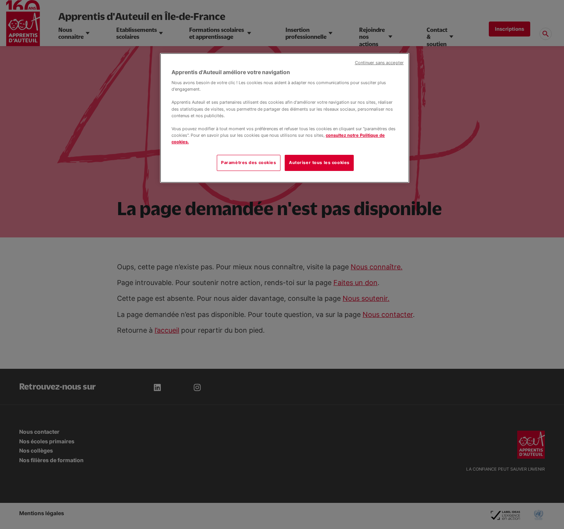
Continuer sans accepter (379, 62)
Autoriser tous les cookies (319, 162)
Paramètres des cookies (248, 162)
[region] (284, 118)
